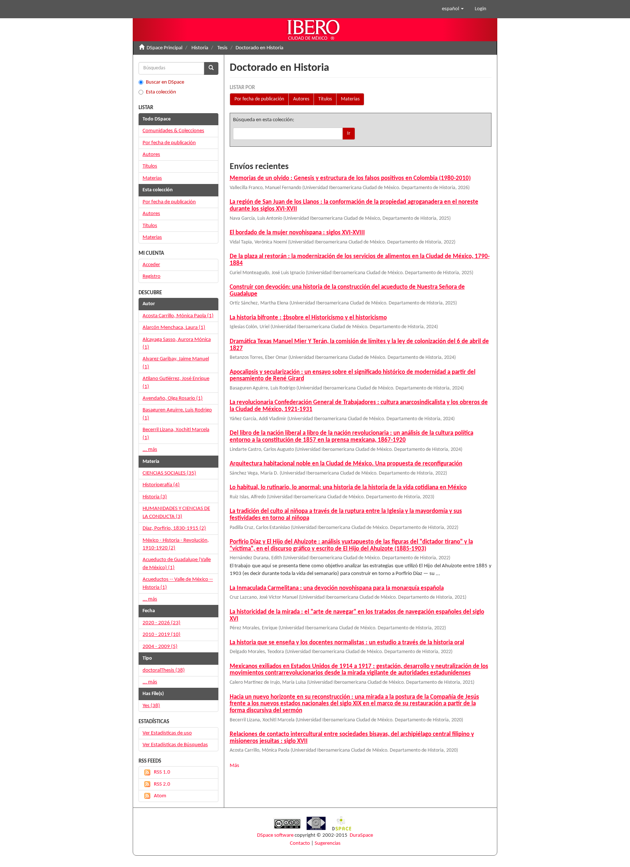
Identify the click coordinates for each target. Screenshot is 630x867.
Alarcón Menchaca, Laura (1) (174, 327)
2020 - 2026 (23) (161, 623)
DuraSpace (361, 835)
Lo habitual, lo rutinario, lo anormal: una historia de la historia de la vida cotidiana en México (348, 487)
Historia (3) (155, 497)
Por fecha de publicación (259, 99)
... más (150, 449)
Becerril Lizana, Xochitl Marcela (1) (176, 433)
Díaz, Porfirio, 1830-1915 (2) (174, 528)
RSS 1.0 (162, 772)
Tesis (222, 48)
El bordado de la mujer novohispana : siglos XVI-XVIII (297, 233)
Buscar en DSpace (165, 82)
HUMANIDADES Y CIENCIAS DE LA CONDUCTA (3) (176, 512)
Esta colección (161, 92)
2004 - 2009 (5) (160, 646)
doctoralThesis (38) (164, 670)
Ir (348, 133)
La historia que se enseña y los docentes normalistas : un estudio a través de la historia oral (347, 643)
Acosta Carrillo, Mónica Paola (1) (178, 316)
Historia (199, 48)
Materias (350, 99)
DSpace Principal (164, 48)
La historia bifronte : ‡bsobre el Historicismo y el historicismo (308, 318)
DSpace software (275, 835)
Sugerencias (328, 843)
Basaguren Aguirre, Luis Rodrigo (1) (177, 414)
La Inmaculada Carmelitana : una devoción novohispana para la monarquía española (337, 588)
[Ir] (211, 68)
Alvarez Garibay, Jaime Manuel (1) (176, 362)
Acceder (151, 265)
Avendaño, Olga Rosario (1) (173, 398)
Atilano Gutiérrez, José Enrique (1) (176, 382)
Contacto (300, 843)
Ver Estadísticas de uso (167, 733)
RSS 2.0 (162, 784)
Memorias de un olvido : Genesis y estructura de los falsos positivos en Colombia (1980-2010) (350, 178)
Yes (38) (151, 706)
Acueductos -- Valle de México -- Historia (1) (178, 583)
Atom (160, 796)
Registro (151, 276)
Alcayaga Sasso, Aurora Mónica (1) (177, 343)
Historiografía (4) (161, 485)
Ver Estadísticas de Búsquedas (175, 745)
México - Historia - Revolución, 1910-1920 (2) (176, 544)
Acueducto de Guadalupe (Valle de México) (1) (177, 563)
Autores (301, 99)
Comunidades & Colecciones (173, 131)
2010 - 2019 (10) (161, 634)
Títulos (325, 99)
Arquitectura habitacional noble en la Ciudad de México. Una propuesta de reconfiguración (346, 464)
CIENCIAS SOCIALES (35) (169, 473)
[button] (452, 9)
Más (234, 765)
